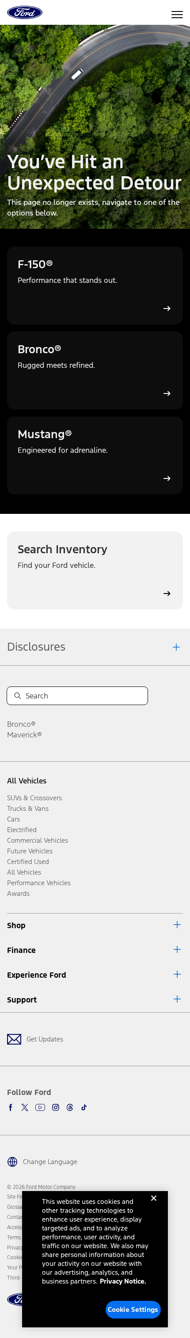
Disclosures (36, 647)
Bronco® (21, 724)
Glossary (17, 1207)
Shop (16, 925)
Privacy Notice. (123, 1281)
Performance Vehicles (39, 883)
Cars (13, 819)
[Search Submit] (17, 695)
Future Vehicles (30, 851)
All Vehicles (26, 781)
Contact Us (19, 1217)
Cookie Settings (133, 1309)
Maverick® (24, 735)
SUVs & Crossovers (34, 798)
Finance (21, 950)
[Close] (153, 1205)
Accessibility (20, 1227)
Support (22, 1000)
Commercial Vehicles (37, 840)
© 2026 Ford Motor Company (41, 1187)
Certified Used (28, 861)
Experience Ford (36, 975)
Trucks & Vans (28, 808)
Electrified (22, 829)
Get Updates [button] (45, 1039)
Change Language (50, 1161)
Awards (18, 893)
